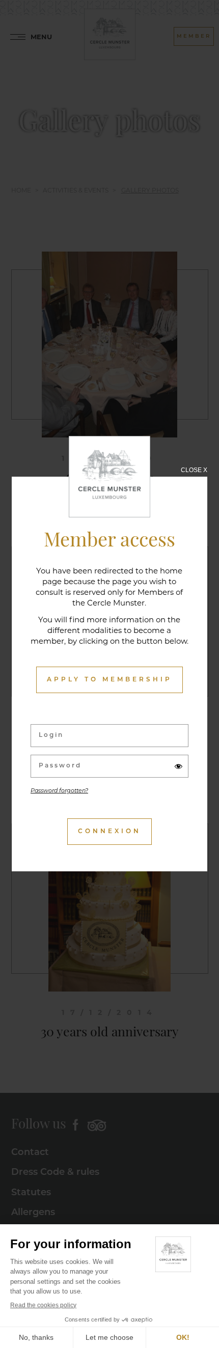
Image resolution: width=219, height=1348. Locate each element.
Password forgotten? (59, 791)
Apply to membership (109, 680)
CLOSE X (194, 470)
